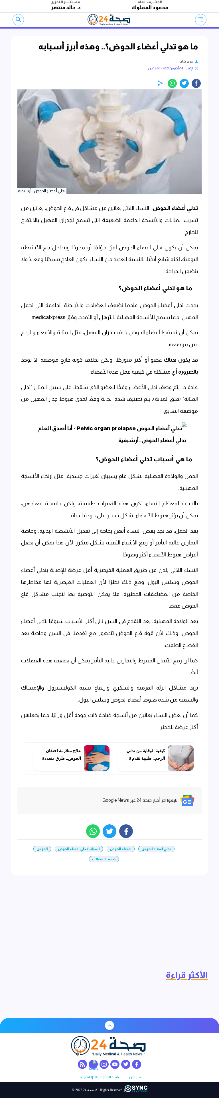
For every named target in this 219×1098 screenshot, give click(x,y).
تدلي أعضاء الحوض (175, 208)
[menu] (200, 19)
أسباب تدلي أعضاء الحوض (79, 849)
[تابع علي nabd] (93, 1064)
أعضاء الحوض (120, 849)
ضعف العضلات (104, 859)
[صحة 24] (109, 20)
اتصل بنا (84, 1077)
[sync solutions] (136, 1090)
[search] (18, 19)
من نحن (135, 1077)
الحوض (42, 849)
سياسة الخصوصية (109, 1077)
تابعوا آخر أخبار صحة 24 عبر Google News (139, 800)
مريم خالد (186, 61)
